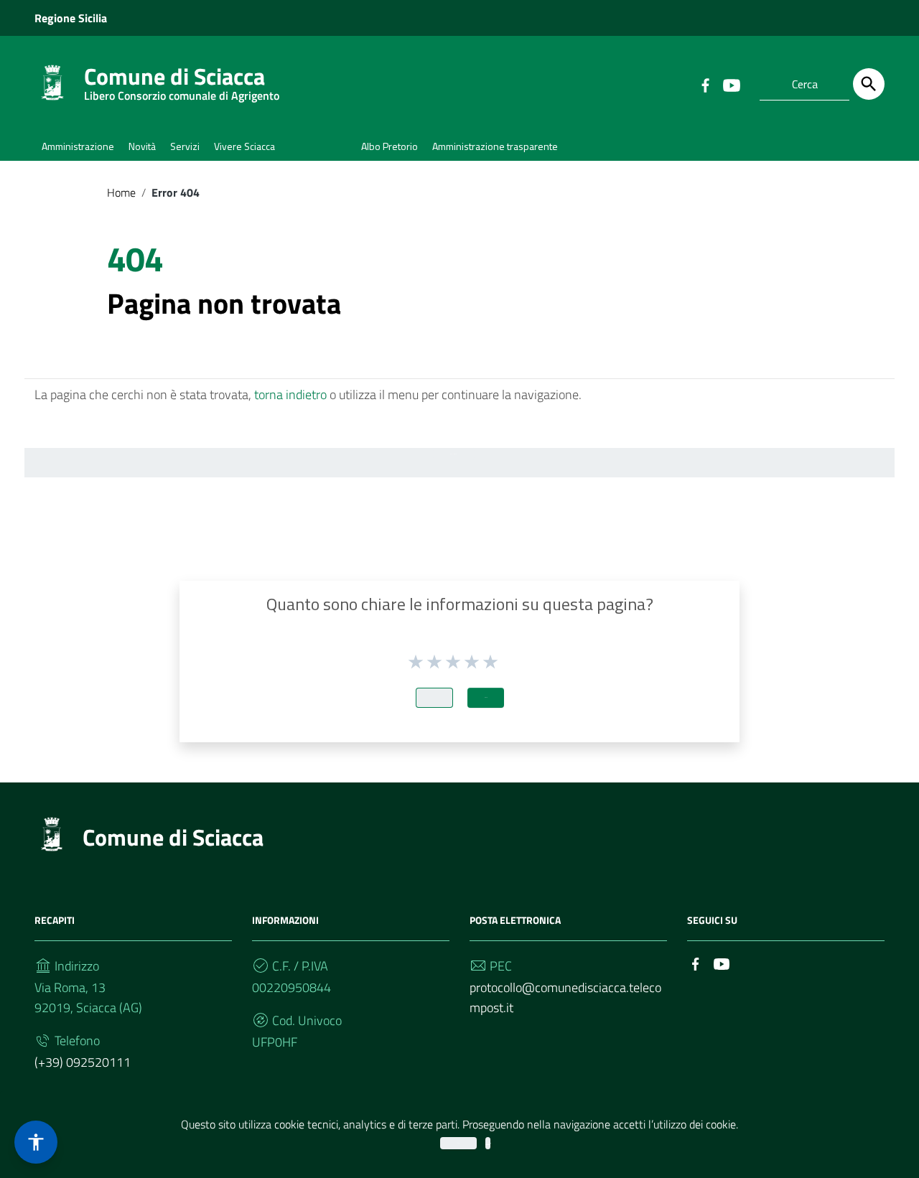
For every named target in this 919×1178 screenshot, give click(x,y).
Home (121, 192)
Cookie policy (487, 1143)
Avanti (486, 697)
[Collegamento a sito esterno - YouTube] (731, 84)
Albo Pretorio (389, 146)
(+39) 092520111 (82, 1062)
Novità (142, 146)
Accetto (458, 1143)
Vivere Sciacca (244, 146)
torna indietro (290, 394)
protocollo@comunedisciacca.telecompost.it (565, 997)
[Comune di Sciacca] (52, 81)
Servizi (185, 146)
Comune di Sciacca (181, 79)
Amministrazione (78, 146)
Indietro (434, 697)
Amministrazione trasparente (495, 146)
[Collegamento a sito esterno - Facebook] (705, 84)
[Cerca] (869, 84)
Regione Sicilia (70, 18)
